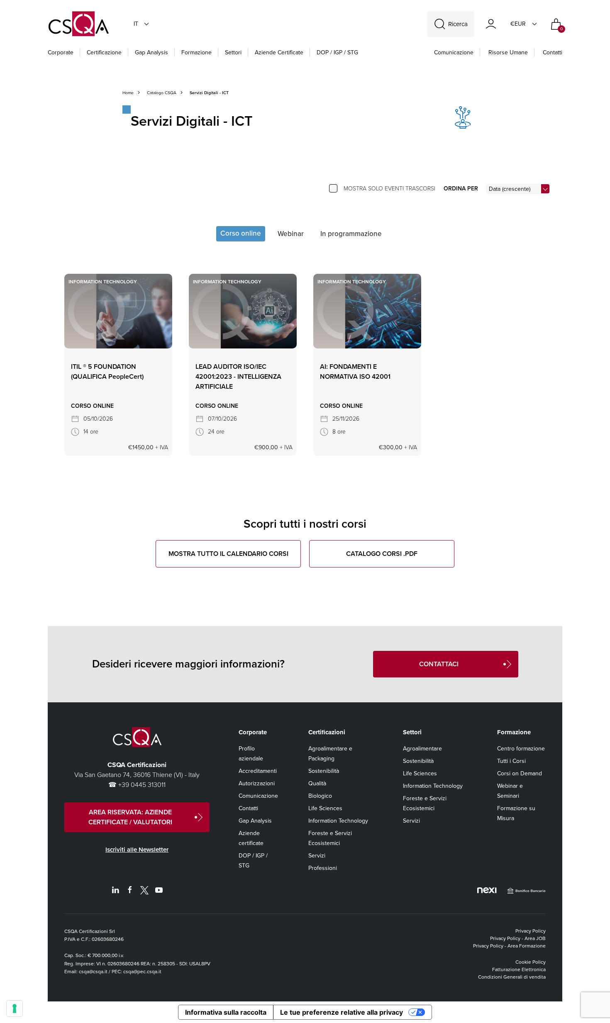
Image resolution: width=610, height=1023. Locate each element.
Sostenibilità (323, 771)
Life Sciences (325, 808)
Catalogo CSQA (161, 93)
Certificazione (104, 52)
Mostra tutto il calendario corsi (228, 553)
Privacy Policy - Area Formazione (509, 946)
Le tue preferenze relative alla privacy (341, 1012)
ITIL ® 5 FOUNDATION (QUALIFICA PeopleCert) (107, 371)
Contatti (552, 52)
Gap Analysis (151, 52)
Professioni (322, 868)
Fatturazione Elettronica (519, 969)
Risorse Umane (508, 52)
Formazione (196, 52)
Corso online (240, 233)
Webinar (291, 234)
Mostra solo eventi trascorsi (389, 188)
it (136, 23)
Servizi (316, 855)
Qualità (317, 783)
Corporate (60, 52)
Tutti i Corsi (511, 761)
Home (128, 93)
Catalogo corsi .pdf (381, 553)
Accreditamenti (258, 771)
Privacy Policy (530, 931)
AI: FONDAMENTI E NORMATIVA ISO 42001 (355, 371)
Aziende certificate (279, 52)
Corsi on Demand (519, 773)
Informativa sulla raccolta (225, 1012)
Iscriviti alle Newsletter (136, 849)
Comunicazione (453, 52)
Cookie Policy (530, 962)
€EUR (518, 23)
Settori (233, 52)
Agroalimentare (422, 748)
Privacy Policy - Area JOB (518, 938)
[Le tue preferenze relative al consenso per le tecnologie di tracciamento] (14, 1008)
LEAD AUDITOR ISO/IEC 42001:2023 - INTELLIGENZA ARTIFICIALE (238, 376)
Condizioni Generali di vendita (512, 977)
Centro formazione (521, 748)
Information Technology (338, 820)
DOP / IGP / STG (337, 52)
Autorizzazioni (257, 783)
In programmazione (351, 234)
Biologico (320, 796)
